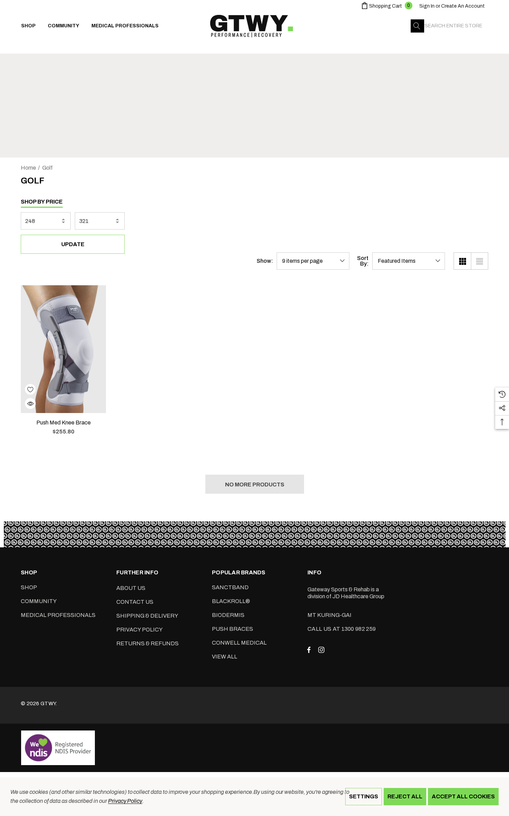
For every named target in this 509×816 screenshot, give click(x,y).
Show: (265, 261)
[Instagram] (322, 649)
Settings (363, 796)
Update (72, 244)
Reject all (404, 796)
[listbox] (408, 261)
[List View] (479, 261)
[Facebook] (309, 649)
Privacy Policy (125, 801)
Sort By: (362, 261)
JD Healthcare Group (358, 596)
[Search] (417, 26)
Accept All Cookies (463, 796)
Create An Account (463, 6)
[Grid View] (462, 261)
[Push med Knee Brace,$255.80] (63, 349)
